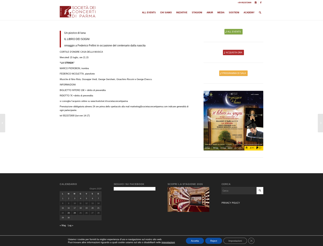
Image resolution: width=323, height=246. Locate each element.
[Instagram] (255, 2)
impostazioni (168, 242)
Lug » (70, 225)
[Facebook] (260, 2)
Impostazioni (235, 240)
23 (69, 213)
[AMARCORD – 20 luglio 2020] (320, 123)
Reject (213, 240)
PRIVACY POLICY (231, 203)
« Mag (63, 225)
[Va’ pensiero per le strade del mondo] (2, 123)
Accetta (195, 240)
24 (75, 213)
